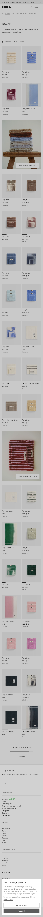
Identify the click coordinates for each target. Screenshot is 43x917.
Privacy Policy (8, 899)
